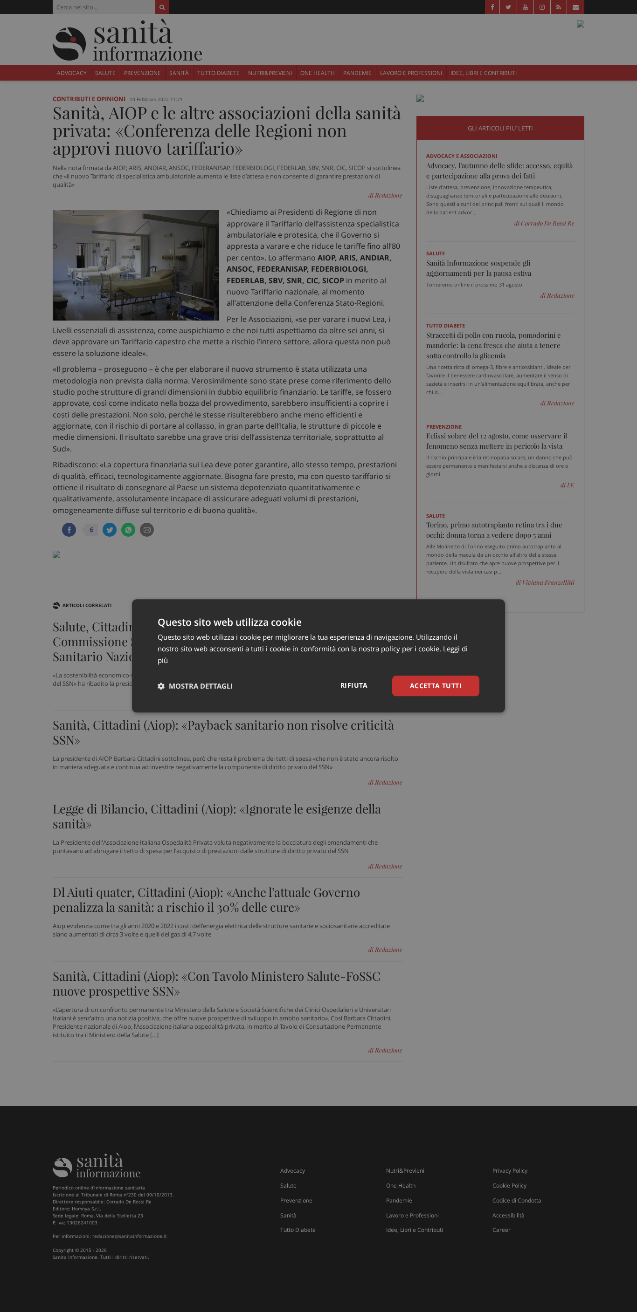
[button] (195, 686)
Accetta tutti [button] (436, 685)
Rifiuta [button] (354, 685)
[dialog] (318, 655)
